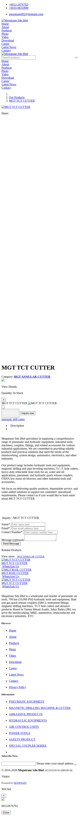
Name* (5, 524)
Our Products (17, 97)
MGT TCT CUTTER (22, 100)
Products (6, 30)
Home (5, 23)
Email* (5, 528)
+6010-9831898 (18, 7)
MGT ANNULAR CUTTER (30, 556)
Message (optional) (12, 539)
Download (7, 40)
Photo (4, 33)
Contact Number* (12, 532)
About (5, 27)
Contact (6, 50)
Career (5, 43)
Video (5, 37)
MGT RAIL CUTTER (14, 573)
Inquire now (28, 413)
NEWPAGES (20, 783)
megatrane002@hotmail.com (26, 14)
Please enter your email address (55, 763)
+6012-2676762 (18, 4)
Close (6, 812)
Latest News (8, 47)
